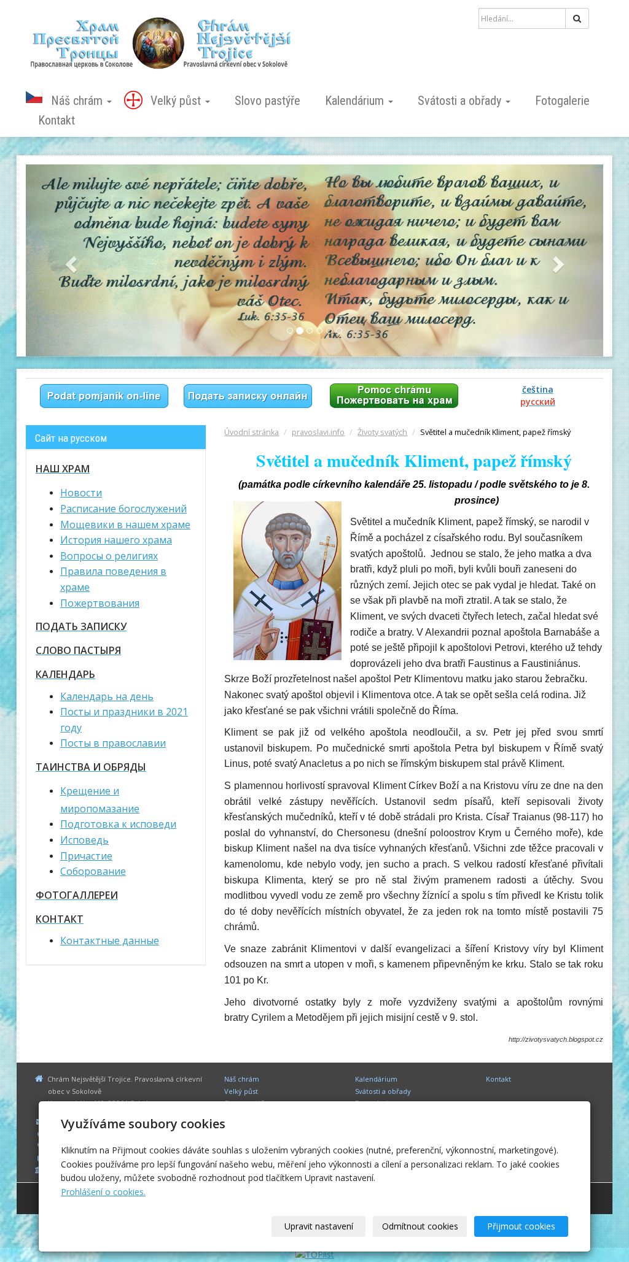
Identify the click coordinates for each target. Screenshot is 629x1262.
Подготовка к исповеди (118, 824)
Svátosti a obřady (461, 100)
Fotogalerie (562, 100)
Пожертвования (99, 603)
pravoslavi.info (318, 432)
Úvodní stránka (251, 432)
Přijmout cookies (521, 1226)
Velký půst (177, 100)
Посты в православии (113, 743)
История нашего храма (116, 540)
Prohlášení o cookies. (103, 1192)
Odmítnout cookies (420, 1226)
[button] (69, 260)
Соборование (93, 871)
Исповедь (84, 840)
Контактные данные (109, 940)
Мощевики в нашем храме (125, 524)
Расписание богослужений (123, 508)
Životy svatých (382, 432)
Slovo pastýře (267, 100)
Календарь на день (107, 696)
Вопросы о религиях (109, 556)
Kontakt (56, 120)
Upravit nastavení (318, 1226)
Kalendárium (356, 100)
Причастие (86, 856)
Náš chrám (78, 100)
